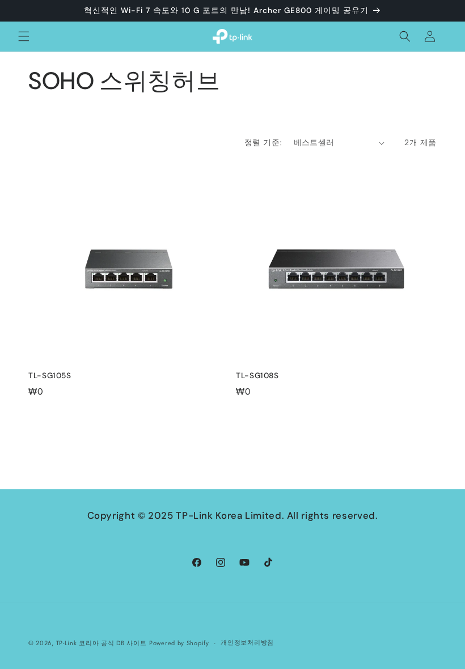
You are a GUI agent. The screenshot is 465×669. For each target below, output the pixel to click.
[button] (23, 36)
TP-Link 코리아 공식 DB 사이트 (101, 642)
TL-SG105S (49, 375)
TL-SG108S (257, 375)
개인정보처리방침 (247, 642)
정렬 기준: (263, 142)
